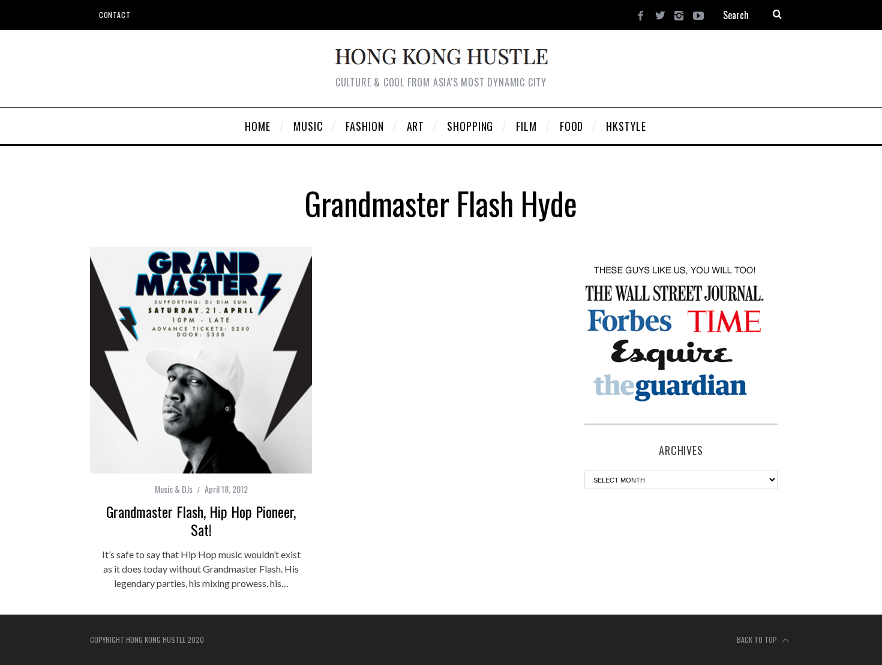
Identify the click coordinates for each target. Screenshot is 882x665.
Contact (114, 15)
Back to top (758, 639)
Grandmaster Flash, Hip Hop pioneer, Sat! (201, 520)
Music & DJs (174, 489)
